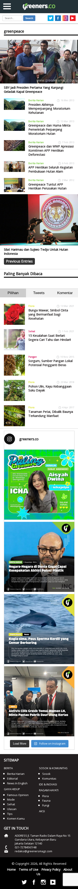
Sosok (46, 774)
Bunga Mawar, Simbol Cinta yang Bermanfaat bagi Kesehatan (48, 314)
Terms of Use (28, 869)
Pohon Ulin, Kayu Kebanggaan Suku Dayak (50, 388)
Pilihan (13, 293)
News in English (17, 783)
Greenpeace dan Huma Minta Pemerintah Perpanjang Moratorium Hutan (49, 129)
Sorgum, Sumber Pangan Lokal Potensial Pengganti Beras (50, 363)
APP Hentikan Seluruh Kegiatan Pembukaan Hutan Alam (50, 169)
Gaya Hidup (12, 789)
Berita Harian (36, 100)
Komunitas (49, 778)
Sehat (31, 331)
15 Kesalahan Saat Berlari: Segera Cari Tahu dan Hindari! (49, 337)
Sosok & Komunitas (53, 768)
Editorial (12, 778)
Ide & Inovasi (48, 784)
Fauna (46, 801)
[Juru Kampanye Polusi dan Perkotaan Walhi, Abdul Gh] (39, 557)
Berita (8, 768)
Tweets (39, 293)
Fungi (45, 805)
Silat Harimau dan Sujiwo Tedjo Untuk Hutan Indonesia (36, 251)
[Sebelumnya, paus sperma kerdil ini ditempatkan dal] (39, 629)
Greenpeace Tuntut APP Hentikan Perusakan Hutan (47, 186)
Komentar (65, 293)
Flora (31, 306)
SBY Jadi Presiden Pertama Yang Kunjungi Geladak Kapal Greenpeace (33, 89)
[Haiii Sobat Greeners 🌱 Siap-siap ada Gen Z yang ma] (39, 485)
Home (11, 869)
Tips (10, 814)
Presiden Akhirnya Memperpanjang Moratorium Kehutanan (49, 109)
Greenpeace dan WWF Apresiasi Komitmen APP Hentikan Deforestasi (51, 150)
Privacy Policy (50, 869)
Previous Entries (19, 261)
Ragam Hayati (48, 790)
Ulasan (11, 809)
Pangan (32, 356)
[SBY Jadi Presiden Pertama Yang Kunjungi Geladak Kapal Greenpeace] (39, 62)
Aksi (42, 811)
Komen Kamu (16, 818)
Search (29, 18)
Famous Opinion (18, 795)
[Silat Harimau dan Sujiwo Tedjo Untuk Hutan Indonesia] (39, 220)
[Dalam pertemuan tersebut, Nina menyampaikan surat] (39, 701)
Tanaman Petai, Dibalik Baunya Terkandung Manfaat (50, 414)
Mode (11, 799)
